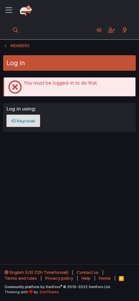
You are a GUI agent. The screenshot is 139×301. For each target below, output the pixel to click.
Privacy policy (59, 278)
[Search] (15, 30)
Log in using (20, 109)
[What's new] (124, 30)
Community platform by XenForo (58, 287)
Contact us (88, 272)
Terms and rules (21, 278)
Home (105, 278)
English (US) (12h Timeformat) (38, 272)
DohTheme (49, 292)
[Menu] (8, 10)
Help (86, 278)
